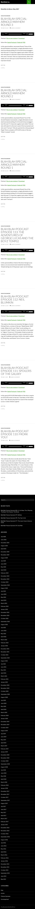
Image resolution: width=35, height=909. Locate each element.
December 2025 (5, 542)
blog (2, 890)
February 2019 (4, 748)
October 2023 (4, 582)
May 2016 (3, 849)
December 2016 (5, 827)
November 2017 (5, 794)
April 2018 (3, 779)
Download (22, 38)
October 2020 (4, 691)
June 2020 (3, 703)
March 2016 (4, 855)
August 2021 (4, 661)
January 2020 (4, 718)
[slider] (31, 33)
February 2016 (4, 858)
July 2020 (3, 700)
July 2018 (3, 770)
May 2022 (3, 633)
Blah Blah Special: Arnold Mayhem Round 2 (14, 93)
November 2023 (5, 579)
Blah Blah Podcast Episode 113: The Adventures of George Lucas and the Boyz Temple (17, 235)
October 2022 (4, 618)
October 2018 (4, 761)
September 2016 (5, 836)
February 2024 (4, 573)
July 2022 (3, 627)
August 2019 (4, 730)
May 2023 (3, 597)
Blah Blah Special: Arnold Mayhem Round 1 (14, 164)
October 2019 (4, 727)
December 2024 (5, 551)
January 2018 (4, 788)
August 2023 (4, 588)
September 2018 (5, 764)
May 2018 (3, 776)
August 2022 (4, 624)
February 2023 (4, 606)
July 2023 (3, 591)
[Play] (3, 34)
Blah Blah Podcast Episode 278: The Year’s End (13, 518)
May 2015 (3, 879)
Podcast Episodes (5, 896)
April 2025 (3, 548)
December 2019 (5, 721)
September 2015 (5, 873)
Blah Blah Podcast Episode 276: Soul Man (12, 525)
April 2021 (3, 673)
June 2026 (3, 539)
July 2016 (3, 842)
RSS (24, 42)
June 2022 (3, 630)
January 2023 (4, 609)
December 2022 (5, 612)
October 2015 (4, 870)
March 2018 (4, 782)
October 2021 (4, 655)
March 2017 (4, 818)
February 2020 (4, 715)
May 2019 (3, 739)
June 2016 (3, 846)
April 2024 (3, 570)
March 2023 (4, 603)
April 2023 (3, 600)
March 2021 (4, 676)
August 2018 (4, 767)
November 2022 (5, 615)
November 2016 (5, 830)
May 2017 (3, 812)
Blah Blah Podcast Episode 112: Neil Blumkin (15, 299)
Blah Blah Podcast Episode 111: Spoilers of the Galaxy (16, 371)
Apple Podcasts (11, 42)
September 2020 (5, 694)
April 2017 (3, 815)
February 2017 (4, 821)
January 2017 (4, 824)
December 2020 (5, 685)
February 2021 (4, 679)
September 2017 (5, 800)
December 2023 (5, 576)
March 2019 (4, 745)
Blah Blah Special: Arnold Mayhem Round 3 (14, 21)
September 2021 (5, 658)
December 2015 (5, 864)
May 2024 (3, 567)
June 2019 (3, 736)
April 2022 (3, 636)
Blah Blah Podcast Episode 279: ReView (11, 515)
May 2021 (3, 670)
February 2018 (4, 785)
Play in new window (12, 38)
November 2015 (5, 867)
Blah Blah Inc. (5, 2)
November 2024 (5, 554)
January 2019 (4, 752)
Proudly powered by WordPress (8, 907)
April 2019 (3, 742)
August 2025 (4, 545)
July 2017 (3, 806)
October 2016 (4, 833)
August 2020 (4, 697)
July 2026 (3, 536)
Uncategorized (5, 15)
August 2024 (4, 558)
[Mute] (27, 34)
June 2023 (3, 594)
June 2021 (3, 667)
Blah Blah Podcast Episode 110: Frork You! (15, 434)
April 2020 (3, 709)
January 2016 (4, 861)
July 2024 (3, 561)
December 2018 (5, 755)
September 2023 (5, 585)
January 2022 (4, 645)
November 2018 (5, 758)
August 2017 (4, 803)
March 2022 (4, 639)
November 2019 (5, 724)
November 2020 (5, 688)
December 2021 (5, 648)
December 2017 (5, 791)
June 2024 (3, 564)
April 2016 (3, 852)
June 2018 (3, 773)
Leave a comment (15, 28)
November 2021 (5, 651)
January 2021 (4, 682)
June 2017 (3, 809)
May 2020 (3, 706)
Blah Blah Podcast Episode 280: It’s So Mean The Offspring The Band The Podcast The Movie (16, 511)
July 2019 (3, 733)
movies (3, 893)
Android (19, 42)
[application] (17, 34)
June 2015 (3, 876)
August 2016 (4, 839)
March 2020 (4, 712)
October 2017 (4, 797)
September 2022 (5, 621)
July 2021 (3, 664)
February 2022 (4, 642)
